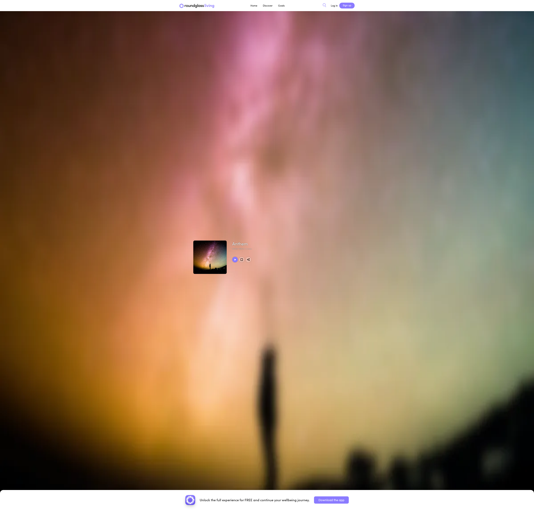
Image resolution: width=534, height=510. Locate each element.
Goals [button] (281, 5)
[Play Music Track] (235, 259)
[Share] (248, 259)
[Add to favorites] (241, 259)
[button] (324, 5)
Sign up (347, 5)
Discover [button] (268, 5)
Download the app (331, 500)
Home (253, 5)
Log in (334, 5)
